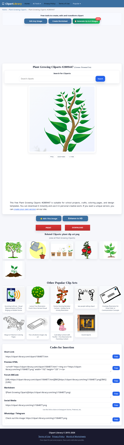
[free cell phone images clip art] (38, 323)
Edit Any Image (35, 21)
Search (100, 79)
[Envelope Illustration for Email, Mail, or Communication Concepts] (110, 295)
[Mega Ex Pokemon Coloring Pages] (13, 323)
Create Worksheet (60, 21)
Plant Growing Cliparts (18, 9)
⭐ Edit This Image (48, 218)
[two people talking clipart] (86, 295)
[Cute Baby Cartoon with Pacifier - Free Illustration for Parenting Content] (62, 323)
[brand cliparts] (86, 323)
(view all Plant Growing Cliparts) (62, 238)
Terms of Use (64, 3)
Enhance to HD (75, 218)
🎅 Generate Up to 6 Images (87, 20)
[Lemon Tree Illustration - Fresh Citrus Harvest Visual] (38, 295)
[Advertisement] (62, 44)
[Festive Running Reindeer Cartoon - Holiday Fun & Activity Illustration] (62, 295)
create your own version (25, 209)
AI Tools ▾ (37, 3)
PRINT (48, 227)
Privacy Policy (49, 3)
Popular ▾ (77, 3)
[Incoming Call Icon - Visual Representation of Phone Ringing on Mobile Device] (13, 295)
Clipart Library (56, 432)
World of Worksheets (76, 436)
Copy (116, 356)
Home (27, 3)
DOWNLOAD (77, 227)
